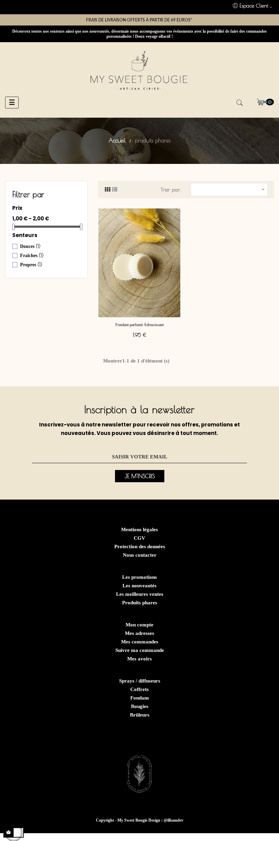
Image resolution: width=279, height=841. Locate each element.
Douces (30, 246)
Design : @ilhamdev (165, 820)
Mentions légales (139, 529)
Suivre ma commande (139, 650)
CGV (139, 538)
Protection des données (139, 546)
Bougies (139, 706)
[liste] (114, 190)
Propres (31, 264)
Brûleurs (139, 715)
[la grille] (107, 190)
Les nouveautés (139, 585)
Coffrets (139, 689)
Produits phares (139, 602)
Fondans (139, 698)
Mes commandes (139, 641)
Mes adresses (139, 633)
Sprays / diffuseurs (139, 681)
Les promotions (139, 577)
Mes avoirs (139, 658)
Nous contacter (140, 555)
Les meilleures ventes (139, 594)
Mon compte (139, 624)
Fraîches (32, 255)
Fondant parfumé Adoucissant (139, 324)
